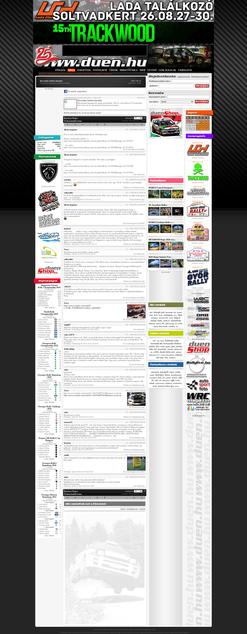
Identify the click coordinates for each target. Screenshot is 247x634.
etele (159, 378)
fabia (180, 315)
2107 (154, 341)
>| (141, 124)
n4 (163, 323)
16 (208, 120)
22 (204, 122)
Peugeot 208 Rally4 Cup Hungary (49, 439)
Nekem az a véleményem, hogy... (135, 187)
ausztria (155, 372)
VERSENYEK (84, 70)
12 (204, 129)
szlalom (168, 383)
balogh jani (159, 312)
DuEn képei (178, 199)
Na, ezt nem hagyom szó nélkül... (134, 149)
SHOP (142, 70)
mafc (159, 320)
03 (198, 127)
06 (208, 127)
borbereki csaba (171, 340)
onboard (170, 349)
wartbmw (172, 358)
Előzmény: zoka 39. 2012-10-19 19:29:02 (78, 450)
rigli (172, 380)
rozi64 (177, 380)
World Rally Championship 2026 (49, 313)
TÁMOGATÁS (185, 70)
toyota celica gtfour (167, 355)
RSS (153, 630)
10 (188, 120)
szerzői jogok (123, 630)
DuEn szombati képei (175, 217)
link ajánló (78, 74)
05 (204, 127)
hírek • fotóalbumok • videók (133, 509)
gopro (168, 346)
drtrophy (159, 374)
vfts (166, 357)
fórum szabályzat (135, 630)
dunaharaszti (176, 375)
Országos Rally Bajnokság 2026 (49, 376)
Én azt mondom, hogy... (137, 199)
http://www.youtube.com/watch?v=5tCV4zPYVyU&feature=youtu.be (93, 395)
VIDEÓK (113, 70)
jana (173, 346)
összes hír (42, 74)
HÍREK (71, 70)
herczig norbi (163, 318)
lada (151, 349)
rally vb (158, 380)
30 (208, 124)
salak (151, 383)
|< (68, 124)
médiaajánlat (146, 630)
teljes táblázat (49, 308)
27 (198, 124)
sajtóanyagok (52, 74)
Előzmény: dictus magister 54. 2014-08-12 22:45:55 (82, 199)
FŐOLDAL (60, 70)
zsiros (177, 386)
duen (161, 315)
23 (208, 122)
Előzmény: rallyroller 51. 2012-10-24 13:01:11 (80, 244)
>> (134, 124)
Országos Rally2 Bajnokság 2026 (49, 464)
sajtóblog (62, 74)
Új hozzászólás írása (73, 121)
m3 (155, 349)
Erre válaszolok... (140, 174)
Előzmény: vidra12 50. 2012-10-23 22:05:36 (79, 254)
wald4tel (171, 326)
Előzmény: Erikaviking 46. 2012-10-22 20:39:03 (81, 329)
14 (201, 120)
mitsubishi (162, 349)
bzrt (157, 346)
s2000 (180, 324)
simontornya (160, 383)
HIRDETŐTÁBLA (129, 70)
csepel (152, 375)
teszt (155, 386)
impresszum (113, 630)
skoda (156, 326)
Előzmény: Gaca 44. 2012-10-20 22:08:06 (78, 385)
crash (162, 346)
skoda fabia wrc (167, 352)
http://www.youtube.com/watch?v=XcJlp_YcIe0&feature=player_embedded (82, 307)
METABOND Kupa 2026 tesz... (162, 240)
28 (201, 124)
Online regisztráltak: (44, 150)
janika (179, 346)
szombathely (177, 383)
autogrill (164, 372)
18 (191, 122)
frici (164, 378)
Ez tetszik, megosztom (77, 91)
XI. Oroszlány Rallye (158, 205)
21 (201, 122)
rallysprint (166, 380)
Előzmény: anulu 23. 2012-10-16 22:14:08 (79, 486)
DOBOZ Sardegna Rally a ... (161, 222)
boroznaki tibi (171, 312)
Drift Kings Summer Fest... (160, 257)
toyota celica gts (166, 386)
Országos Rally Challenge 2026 (49, 407)
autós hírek (88, 74)
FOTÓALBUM (100, 70)
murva (158, 324)
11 (191, 120)
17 (188, 122)
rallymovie (178, 349)
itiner (171, 318)
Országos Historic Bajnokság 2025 (49, 496)
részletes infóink (198, 158)
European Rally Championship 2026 (49, 344)
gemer (169, 378)
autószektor (107, 74)
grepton (154, 318)
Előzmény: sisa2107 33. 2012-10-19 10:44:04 (80, 438)
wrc (177, 326)
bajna (171, 372)
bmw (162, 341)
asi (151, 312)
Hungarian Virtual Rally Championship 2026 (49, 286)
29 (204, 124)
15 (204, 120)
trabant (178, 354)
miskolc (166, 321)
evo (175, 315)
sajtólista (70, 74)
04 (201, 127)
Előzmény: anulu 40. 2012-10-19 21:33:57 (79, 417)
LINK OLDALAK (167, 70)
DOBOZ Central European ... (161, 188)
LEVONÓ (152, 70)
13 (198, 120)
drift (155, 315)
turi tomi (163, 326)
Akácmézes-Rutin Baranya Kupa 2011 (77, 98)
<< (75, 124)
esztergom (168, 315)
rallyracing (169, 323)
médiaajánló (97, 74)
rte (176, 324)
